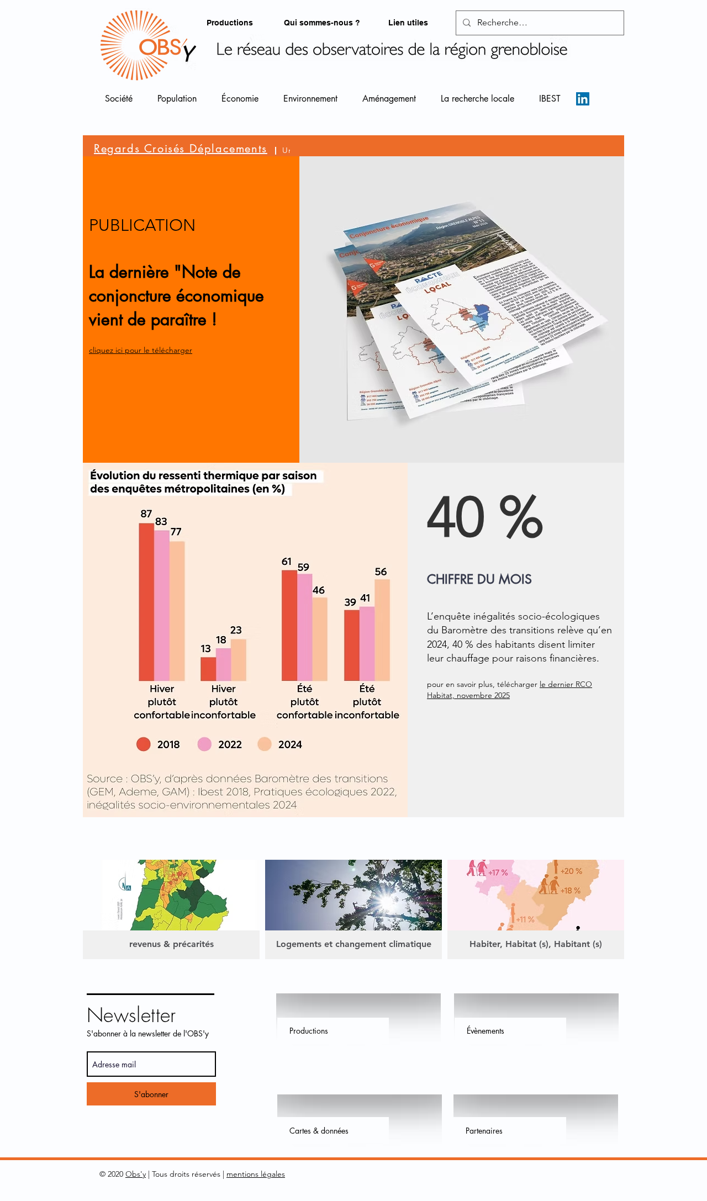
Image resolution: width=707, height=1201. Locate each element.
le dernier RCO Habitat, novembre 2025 (509, 689)
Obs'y (135, 1174)
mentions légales (255, 1174)
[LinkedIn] (582, 98)
